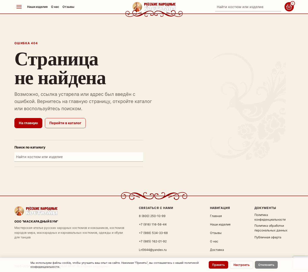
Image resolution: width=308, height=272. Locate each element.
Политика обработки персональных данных (270, 228)
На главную (28, 123)
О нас (55, 6)
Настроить (241, 265)
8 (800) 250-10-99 (152, 216)
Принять (218, 265)
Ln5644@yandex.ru (153, 249)
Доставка (217, 249)
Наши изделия (37, 6)
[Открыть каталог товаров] (19, 6)
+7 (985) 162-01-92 (153, 241)
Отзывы (68, 6)
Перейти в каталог (65, 123)
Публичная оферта (267, 237)
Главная (216, 216)
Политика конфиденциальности (270, 217)
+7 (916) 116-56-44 (153, 224)
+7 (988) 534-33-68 (153, 233)
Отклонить (266, 265)
